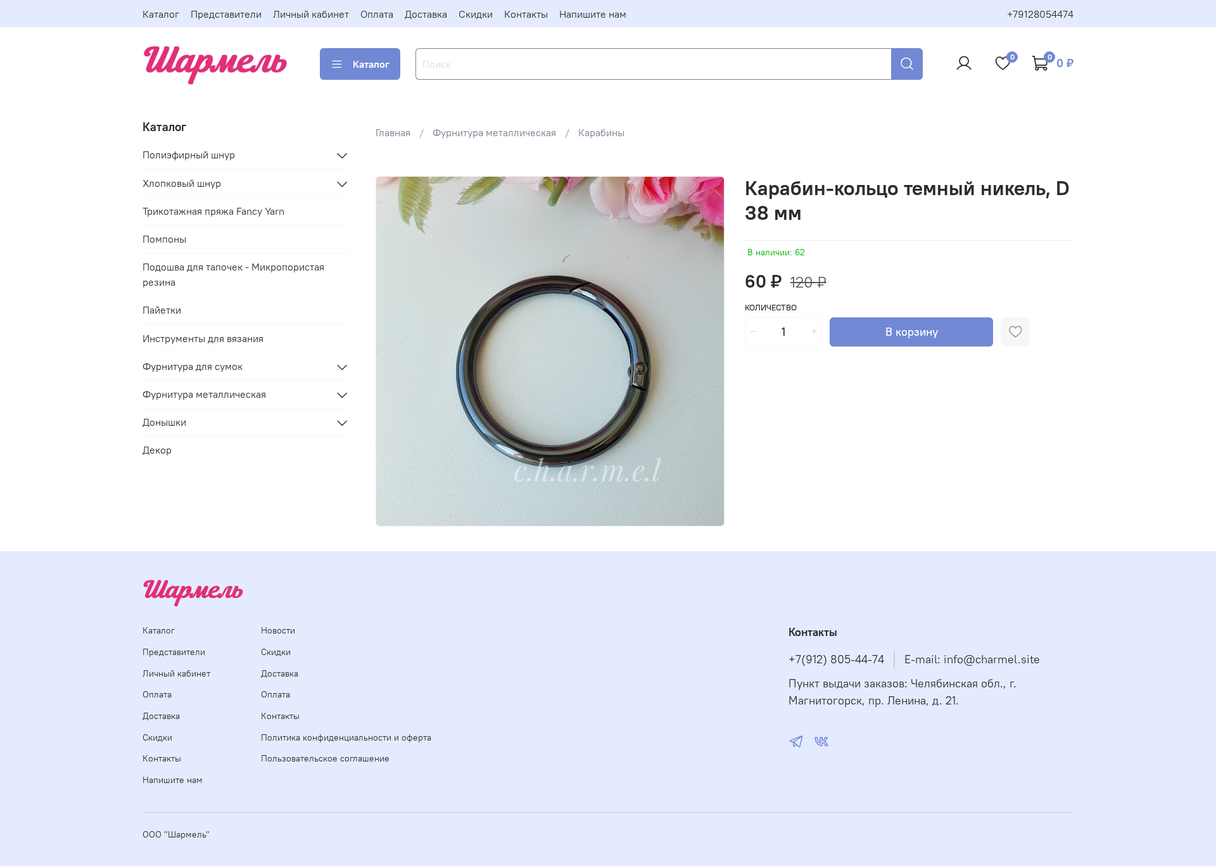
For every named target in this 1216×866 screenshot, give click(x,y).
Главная (393, 132)
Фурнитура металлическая (494, 132)
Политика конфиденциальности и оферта (346, 737)
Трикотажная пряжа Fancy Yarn (213, 211)
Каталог (160, 14)
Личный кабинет (311, 14)
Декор (157, 450)
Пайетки (161, 310)
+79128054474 (1040, 14)
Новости (278, 630)
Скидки (476, 14)
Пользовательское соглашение (325, 758)
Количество (771, 307)
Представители (226, 14)
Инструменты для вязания (202, 339)
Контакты (526, 14)
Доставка (426, 14)
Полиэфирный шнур (188, 155)
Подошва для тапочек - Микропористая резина (233, 275)
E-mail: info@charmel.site (972, 659)
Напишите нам (592, 14)
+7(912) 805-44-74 (836, 659)
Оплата (376, 14)
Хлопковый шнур (181, 183)
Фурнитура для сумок (192, 366)
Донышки (164, 422)
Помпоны (164, 239)
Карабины (601, 132)
